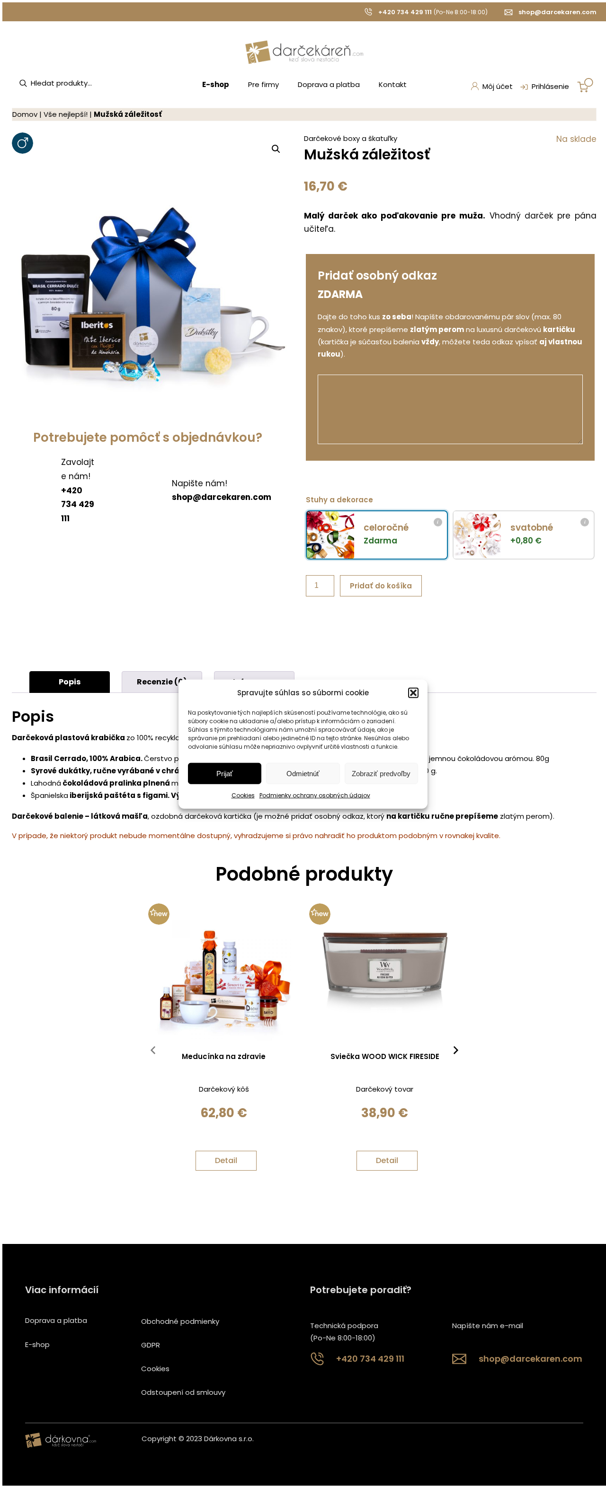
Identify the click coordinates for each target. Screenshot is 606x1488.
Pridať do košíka (381, 586)
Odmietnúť (303, 774)
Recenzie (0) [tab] (162, 681)
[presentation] (153, 1052)
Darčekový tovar (384, 1089)
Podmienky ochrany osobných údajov (314, 795)
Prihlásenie (550, 86)
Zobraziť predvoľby (381, 774)
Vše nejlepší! (66, 114)
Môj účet (497, 86)
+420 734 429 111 (405, 12)
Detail (226, 1160)
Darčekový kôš (224, 1089)
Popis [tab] (69, 681)
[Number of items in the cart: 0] (585, 85)
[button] (413, 693)
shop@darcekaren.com (557, 12)
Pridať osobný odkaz (377, 275)
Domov (24, 114)
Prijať (224, 774)
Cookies (243, 795)
